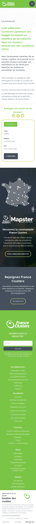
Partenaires (18, 383)
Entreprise (18, 437)
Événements (18, 459)
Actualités (18, 456)
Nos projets (18, 421)
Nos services (18, 481)
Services (18, 389)
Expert (18, 440)
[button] (32, 4)
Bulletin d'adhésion (18, 487)
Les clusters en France (18, 377)
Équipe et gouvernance (18, 374)
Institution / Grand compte (18, 443)
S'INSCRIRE (10, 156)
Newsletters (18, 453)
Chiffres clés (18, 386)
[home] (8, 4)
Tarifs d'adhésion (18, 484)
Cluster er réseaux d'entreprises (18, 431)
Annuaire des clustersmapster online (18, 469)
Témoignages (18, 490)
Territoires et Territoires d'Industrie (18, 434)
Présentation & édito (18, 371)
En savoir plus (18, 301)
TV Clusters (18, 465)
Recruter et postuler (18, 418)
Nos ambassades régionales (18, 380)
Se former (18, 397)
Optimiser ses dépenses (18, 400)
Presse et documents (18, 462)
